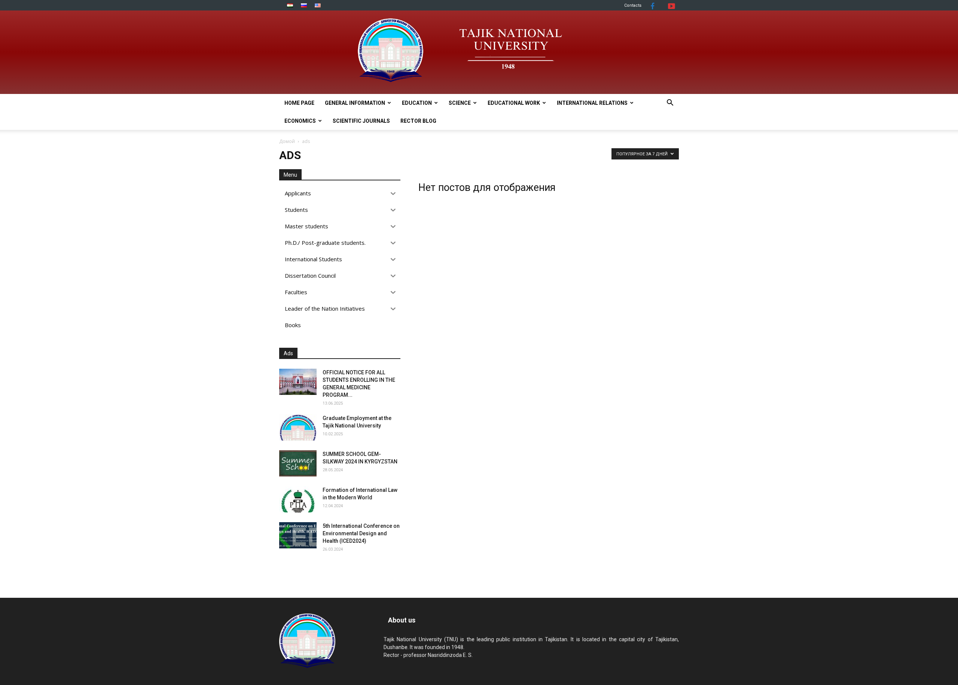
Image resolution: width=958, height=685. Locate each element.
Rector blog (418, 121)
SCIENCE (460, 103)
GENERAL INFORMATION (355, 103)
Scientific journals (361, 121)
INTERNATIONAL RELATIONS (592, 103)
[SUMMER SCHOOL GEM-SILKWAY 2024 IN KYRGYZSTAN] (298, 463)
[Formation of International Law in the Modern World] (298, 499)
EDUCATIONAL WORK (514, 103)
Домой (287, 141)
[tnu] (479, 52)
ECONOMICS (300, 121)
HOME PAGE (299, 103)
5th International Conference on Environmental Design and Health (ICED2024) (361, 533)
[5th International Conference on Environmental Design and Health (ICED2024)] (298, 535)
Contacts (632, 5)
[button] (670, 103)
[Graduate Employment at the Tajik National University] (298, 427)
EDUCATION (417, 103)
